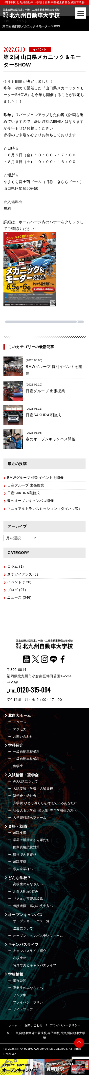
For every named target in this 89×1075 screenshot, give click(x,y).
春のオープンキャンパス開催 (30, 501)
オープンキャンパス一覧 (31, 921)
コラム (12, 566)
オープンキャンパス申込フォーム (38, 936)
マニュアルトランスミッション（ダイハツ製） (44, 509)
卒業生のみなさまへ (28, 988)
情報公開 (19, 980)
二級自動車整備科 (26, 759)
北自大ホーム (19, 715)
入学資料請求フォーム (29, 817)
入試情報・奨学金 (23, 775)
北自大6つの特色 (25, 891)
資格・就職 (17, 826)
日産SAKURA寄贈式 (23, 493)
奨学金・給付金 (24, 796)
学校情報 (15, 974)
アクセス (19, 729)
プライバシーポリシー (29, 1002)
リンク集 (19, 995)
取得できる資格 (24, 854)
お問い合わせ (23, 736)
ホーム (13, 1025)
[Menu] (80, 13)
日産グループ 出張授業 (25, 485)
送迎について (23, 928)
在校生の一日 (23, 958)
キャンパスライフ (23, 944)
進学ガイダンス (19, 574)
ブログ (12, 590)
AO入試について (25, 781)
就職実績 (19, 862)
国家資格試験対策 (26, 847)
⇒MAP (12, 682)
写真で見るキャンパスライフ (34, 965)
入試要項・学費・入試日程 (33, 788)
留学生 (18, 766)
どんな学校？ (19, 878)
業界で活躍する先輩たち (31, 840)
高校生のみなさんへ (28, 884)
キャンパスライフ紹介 (29, 951)
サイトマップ (23, 1009)
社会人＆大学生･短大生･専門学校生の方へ (45, 810)
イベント (14, 582)
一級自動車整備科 (26, 751)
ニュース (14, 597)
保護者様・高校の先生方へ (33, 906)
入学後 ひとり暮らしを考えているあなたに (45, 803)
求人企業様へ (23, 869)
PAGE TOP (79, 1045)
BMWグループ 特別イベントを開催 (54, 367)
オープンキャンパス (25, 914)
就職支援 (19, 833)
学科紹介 (15, 745)
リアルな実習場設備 (28, 899)
